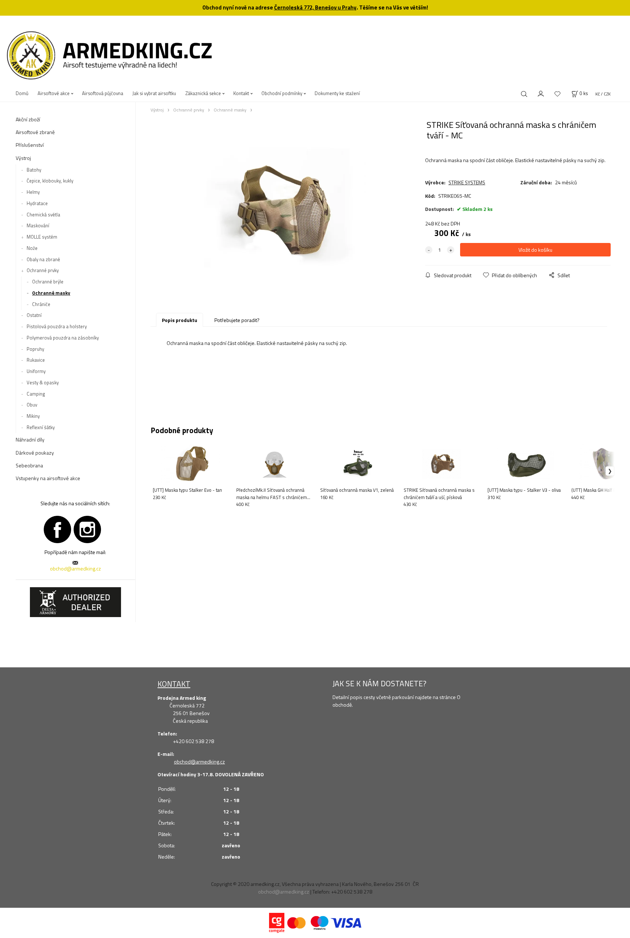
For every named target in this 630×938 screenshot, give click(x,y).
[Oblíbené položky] (557, 93)
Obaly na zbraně (43, 259)
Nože (32, 248)
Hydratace (37, 203)
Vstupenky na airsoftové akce (48, 478)
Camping (36, 393)
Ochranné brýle (47, 281)
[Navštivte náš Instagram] (87, 528)
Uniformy (36, 371)
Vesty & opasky (43, 382)
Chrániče (41, 304)
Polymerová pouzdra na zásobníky (63, 337)
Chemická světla (43, 214)
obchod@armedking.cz (75, 568)
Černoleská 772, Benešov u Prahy (315, 7)
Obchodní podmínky (281, 93)
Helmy (33, 192)
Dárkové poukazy (35, 452)
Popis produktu (179, 320)
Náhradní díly (30, 439)
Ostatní (34, 315)
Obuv (32, 404)
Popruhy (35, 349)
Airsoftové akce (54, 93)
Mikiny (33, 416)
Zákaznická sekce (203, 93)
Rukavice (36, 360)
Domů (22, 93)
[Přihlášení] (541, 92)
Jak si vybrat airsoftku (154, 93)
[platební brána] (276, 922)
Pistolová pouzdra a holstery (57, 326)
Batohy (34, 169)
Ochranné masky (51, 293)
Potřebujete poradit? (237, 320)
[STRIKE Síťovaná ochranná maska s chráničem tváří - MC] (284, 209)
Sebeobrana (29, 465)
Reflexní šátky (41, 427)
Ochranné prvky (43, 270)
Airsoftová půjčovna (102, 93)
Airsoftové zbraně (35, 132)
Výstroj (23, 158)
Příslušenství (30, 145)
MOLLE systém (42, 236)
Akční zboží (28, 119)
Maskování (38, 225)
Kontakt (241, 93)
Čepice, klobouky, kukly (50, 180)
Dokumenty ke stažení (337, 93)
